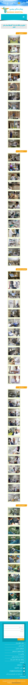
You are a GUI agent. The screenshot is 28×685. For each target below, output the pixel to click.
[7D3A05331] (14, 431)
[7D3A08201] (14, 96)
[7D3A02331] (14, 177)
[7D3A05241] (14, 403)
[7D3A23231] (14, 606)
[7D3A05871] (14, 40)
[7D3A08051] (14, 313)
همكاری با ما (21, 654)
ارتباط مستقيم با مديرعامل (18, 651)
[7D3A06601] (14, 77)
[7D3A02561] (14, 195)
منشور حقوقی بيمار (20, 643)
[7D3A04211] (14, 262)
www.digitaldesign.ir (16, 683)
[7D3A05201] (14, 394)
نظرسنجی (22, 662)
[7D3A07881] (14, 285)
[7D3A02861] (14, 214)
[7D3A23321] (14, 616)
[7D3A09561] (14, 521)
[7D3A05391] (14, 450)
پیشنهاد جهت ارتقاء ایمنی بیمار (17, 660)
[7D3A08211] (14, 351)
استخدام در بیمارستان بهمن (18, 657)
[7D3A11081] (14, 568)
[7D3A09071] (14, 512)
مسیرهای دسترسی (20, 649)
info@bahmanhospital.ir (15, 671)
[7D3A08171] (14, 342)
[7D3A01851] (14, 158)
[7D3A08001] (14, 304)
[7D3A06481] (14, 68)
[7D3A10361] (14, 550)
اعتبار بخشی (21, 646)
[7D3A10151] (14, 540)
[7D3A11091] (14, 578)
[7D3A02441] (14, 186)
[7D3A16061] (14, 134)
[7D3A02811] (14, 205)
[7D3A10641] (14, 559)
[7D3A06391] (14, 58)
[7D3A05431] (14, 469)
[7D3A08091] (14, 332)
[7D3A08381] (14, 380)
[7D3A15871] (14, 115)
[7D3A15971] (14, 125)
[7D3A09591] (14, 531)
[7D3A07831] (14, 276)
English (16, 3)
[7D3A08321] (14, 370)
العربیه (11, 3)
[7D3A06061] (14, 49)
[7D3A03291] (14, 233)
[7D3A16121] (14, 144)
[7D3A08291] (14, 361)
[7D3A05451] (14, 479)
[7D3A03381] (14, 243)
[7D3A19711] (14, 587)
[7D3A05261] (14, 413)
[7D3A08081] (14, 323)
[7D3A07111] (14, 87)
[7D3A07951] (14, 295)
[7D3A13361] (14, 106)
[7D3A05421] (14, 460)
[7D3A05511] (14, 498)
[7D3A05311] (14, 422)
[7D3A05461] (14, 488)
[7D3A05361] (14, 441)
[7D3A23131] (14, 597)
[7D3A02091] (14, 167)
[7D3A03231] (14, 224)
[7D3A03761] (14, 252)
